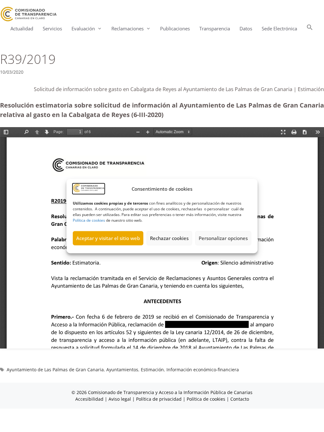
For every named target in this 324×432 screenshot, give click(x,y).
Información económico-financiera (202, 370)
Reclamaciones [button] (127, 28)
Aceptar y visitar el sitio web (108, 238)
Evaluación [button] (83, 28)
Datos (246, 28)
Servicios (52, 28)
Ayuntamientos (122, 370)
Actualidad (21, 28)
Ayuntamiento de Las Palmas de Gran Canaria (55, 370)
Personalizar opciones (223, 238)
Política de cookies (89, 220)
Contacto (239, 399)
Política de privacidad (159, 399)
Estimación (152, 370)
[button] (310, 29)
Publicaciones (175, 28)
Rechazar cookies (169, 238)
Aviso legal (120, 399)
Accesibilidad (90, 399)
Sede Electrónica (279, 28)
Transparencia (214, 28)
